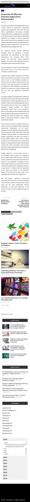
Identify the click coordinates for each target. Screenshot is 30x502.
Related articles (6, 211)
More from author (16, 211)
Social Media (6, 425)
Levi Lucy (3, 22)
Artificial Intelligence (8, 410)
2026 (5, 439)
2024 (5, 460)
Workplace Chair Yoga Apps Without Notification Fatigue (18, 332)
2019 (5, 475)
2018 (5, 478)
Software (5, 428)
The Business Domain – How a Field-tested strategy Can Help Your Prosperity (23, 203)
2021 (5, 469)
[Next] (6, 361)
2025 (5, 457)
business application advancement (10, 159)
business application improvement (18, 178)
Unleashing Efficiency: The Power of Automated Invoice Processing (13, 272)
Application (5, 408)
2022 (5, 466)
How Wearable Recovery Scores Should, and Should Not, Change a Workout (17, 326)
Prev (3, 305)
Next (7, 305)
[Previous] (3, 361)
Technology (5, 430)
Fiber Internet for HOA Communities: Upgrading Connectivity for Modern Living (17, 348)
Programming (6, 423)
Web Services (6, 433)
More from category (7, 214)
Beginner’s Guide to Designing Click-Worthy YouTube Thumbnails (19, 340)
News (3, 10)
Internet (4, 418)
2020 (5, 472)
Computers (5, 415)
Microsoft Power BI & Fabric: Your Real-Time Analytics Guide (18, 355)
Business (4, 413)
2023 (5, 463)
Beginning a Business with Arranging (5, 201)
